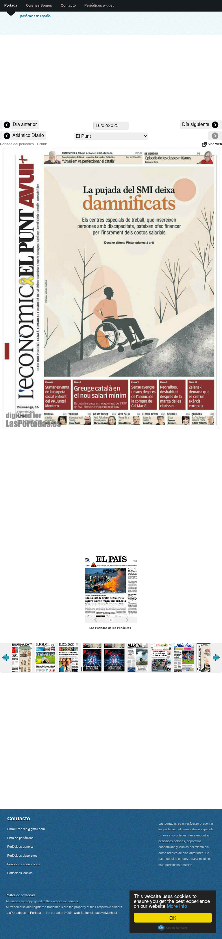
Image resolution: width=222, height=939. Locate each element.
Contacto (68, 5)
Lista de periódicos (20, 838)
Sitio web (214, 144)
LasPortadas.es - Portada (23, 912)
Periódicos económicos (23, 864)
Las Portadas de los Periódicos (110, 627)
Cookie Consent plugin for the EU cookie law (172, 928)
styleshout (110, 912)
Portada (10, 5)
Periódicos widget (99, 5)
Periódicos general (20, 846)
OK (172, 917)
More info (177, 905)
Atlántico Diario (28, 135)
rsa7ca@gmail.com (31, 829)
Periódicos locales (20, 873)
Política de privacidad (20, 895)
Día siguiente (196, 124)
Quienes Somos (39, 5)
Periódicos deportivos (22, 855)
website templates (86, 912)
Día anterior (24, 124)
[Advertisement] (111, 78)
